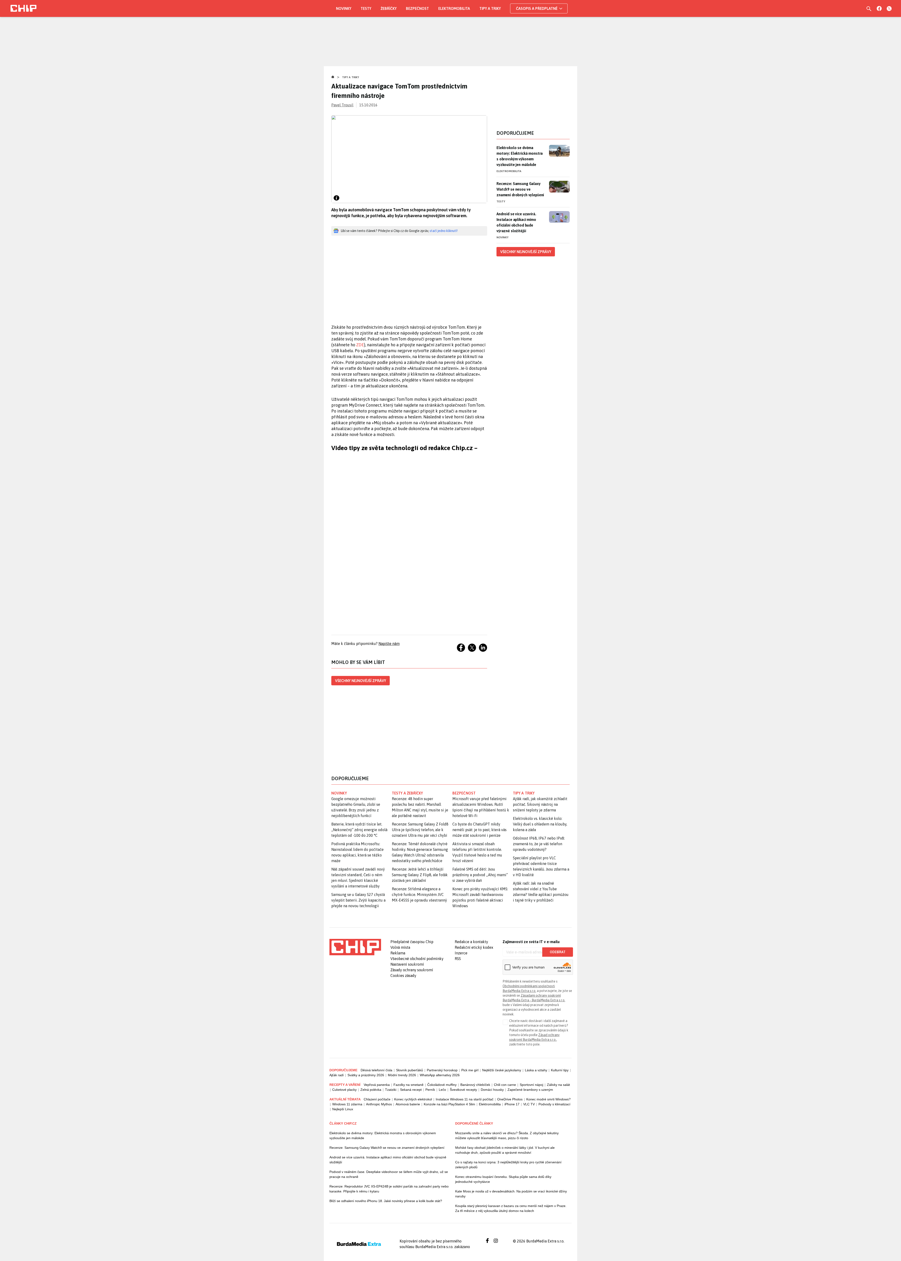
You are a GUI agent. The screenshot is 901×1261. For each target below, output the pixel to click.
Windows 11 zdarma (347, 1104)
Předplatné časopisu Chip (411, 942)
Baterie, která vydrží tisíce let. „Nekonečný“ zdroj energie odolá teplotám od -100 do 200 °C (359, 829)
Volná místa (400, 947)
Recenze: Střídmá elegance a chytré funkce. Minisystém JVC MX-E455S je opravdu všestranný (419, 894)
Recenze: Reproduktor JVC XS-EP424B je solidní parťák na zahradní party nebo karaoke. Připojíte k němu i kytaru (389, 1188)
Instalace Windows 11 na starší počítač (464, 1099)
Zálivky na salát (558, 1085)
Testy (366, 8)
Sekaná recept (411, 1089)
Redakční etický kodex (474, 947)
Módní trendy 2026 (402, 1075)
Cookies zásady (403, 975)
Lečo (442, 1089)
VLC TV (529, 1104)
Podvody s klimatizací (554, 1104)
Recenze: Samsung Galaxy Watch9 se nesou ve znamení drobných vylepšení (520, 189)
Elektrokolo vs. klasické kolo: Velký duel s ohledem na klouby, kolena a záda (540, 824)
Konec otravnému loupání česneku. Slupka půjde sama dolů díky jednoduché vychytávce (503, 1179)
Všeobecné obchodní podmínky (416, 958)
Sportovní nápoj (531, 1085)
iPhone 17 (511, 1104)
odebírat (557, 952)
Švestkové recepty (463, 1089)
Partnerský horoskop (442, 1070)
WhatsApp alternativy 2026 (440, 1075)
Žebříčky (389, 8)
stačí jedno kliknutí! (444, 231)
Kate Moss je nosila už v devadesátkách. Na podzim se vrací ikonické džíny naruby (511, 1193)
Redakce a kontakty (471, 942)
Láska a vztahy (536, 1070)
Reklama (397, 953)
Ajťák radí (336, 1075)
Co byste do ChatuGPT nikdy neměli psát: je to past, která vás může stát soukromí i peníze (479, 829)
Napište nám (389, 643)
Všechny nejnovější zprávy (360, 681)
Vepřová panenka (377, 1085)
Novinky (343, 8)
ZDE (360, 344)
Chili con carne (505, 1085)
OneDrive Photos (510, 1099)
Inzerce (461, 953)
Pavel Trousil (342, 105)
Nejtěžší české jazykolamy (501, 1070)
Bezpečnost (417, 8)
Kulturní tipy (560, 1070)
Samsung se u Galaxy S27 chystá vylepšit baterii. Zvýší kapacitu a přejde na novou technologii (358, 900)
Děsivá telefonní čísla (376, 1070)
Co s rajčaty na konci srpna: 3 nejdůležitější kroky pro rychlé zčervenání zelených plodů (508, 1164)
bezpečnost (464, 793)
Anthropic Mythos (379, 1104)
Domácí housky (492, 1089)
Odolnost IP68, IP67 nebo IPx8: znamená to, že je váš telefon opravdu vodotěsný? (539, 844)
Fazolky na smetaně (408, 1085)
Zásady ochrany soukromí (411, 970)
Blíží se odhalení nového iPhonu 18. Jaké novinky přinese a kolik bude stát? (385, 1201)
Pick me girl (469, 1070)
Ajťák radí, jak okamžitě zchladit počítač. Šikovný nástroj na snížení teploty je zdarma (540, 804)
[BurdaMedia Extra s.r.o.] (355, 947)
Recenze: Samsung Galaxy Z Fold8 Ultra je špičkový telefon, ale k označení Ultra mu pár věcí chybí (420, 829)
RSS (458, 958)
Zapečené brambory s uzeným (530, 1089)
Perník (430, 1089)
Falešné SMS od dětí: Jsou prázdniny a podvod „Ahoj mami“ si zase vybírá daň (480, 875)
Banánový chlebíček (475, 1085)
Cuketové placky (344, 1089)
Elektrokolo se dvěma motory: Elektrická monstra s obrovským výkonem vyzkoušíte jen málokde (519, 156)
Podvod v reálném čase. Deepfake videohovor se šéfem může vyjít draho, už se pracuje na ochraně (388, 1174)
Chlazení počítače (377, 1099)
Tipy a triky (490, 8)
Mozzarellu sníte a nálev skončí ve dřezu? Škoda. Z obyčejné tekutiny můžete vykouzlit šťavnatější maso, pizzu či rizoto (507, 1135)
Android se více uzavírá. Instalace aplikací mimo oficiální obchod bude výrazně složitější (516, 222)
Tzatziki (390, 1089)
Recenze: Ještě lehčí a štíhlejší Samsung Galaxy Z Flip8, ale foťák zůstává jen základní (420, 875)
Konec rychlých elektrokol (413, 1099)
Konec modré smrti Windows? (548, 1099)
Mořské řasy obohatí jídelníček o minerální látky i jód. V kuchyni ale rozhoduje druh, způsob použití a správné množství (505, 1150)
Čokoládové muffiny (442, 1085)
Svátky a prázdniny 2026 (365, 1075)
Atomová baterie (408, 1104)
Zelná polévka (370, 1089)
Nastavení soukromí (407, 964)
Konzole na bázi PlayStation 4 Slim (449, 1104)
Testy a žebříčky (407, 793)
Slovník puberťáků (409, 1070)
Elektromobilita (454, 8)
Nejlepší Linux (342, 1109)
